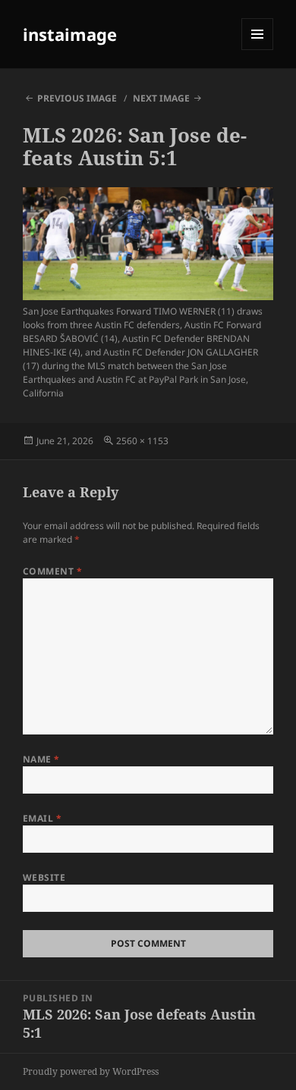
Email (42, 818)
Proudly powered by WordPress (91, 1071)
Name (41, 759)
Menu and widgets (257, 49)
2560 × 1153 (142, 440)
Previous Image (77, 98)
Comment (52, 571)
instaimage (70, 34)
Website (44, 877)
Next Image (161, 98)
